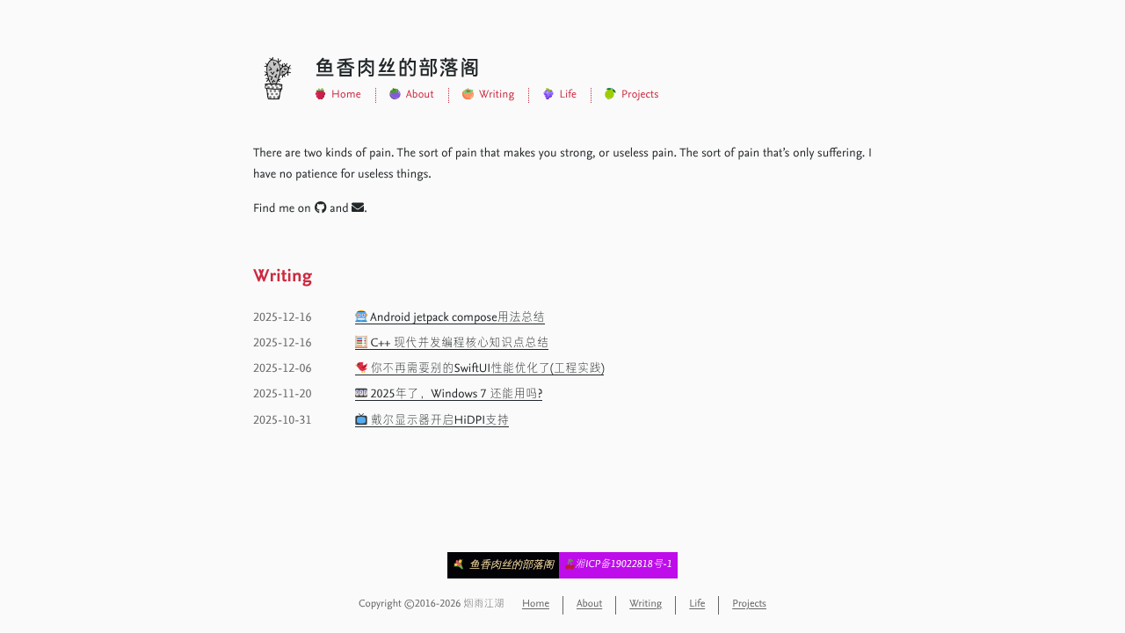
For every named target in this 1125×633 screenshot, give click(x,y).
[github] (321, 209)
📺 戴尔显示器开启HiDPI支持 (432, 421)
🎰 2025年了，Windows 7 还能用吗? (448, 395)
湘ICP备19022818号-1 (623, 565)
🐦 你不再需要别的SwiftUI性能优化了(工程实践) (479, 369)
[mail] (358, 209)
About (420, 96)
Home (346, 96)
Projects (639, 96)
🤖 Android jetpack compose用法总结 (450, 318)
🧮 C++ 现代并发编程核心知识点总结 (451, 344)
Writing (496, 96)
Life (568, 96)
